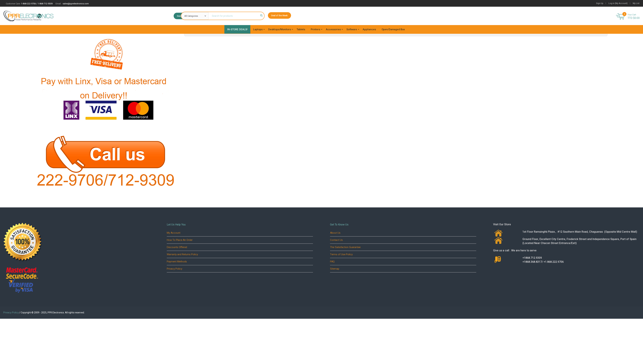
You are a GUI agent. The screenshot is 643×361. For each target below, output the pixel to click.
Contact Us (336, 240)
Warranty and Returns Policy (182, 254)
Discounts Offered (177, 247)
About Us (335, 233)
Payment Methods (177, 261)
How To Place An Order (180, 240)
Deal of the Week (279, 15)
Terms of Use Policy (341, 254)
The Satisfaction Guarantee (345, 247)
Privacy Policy (174, 269)
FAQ (332, 261)
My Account (173, 233)
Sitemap (334, 269)
